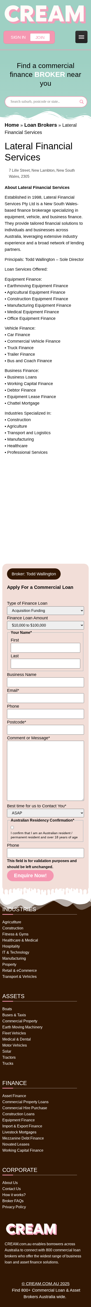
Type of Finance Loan (27, 603)
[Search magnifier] (81, 102)
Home (12, 125)
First (15, 640)
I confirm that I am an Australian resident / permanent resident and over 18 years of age (44, 835)
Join (40, 37)
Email (13, 690)
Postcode (16, 722)
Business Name (21, 674)
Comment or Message (28, 738)
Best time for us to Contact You (36, 806)
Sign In (18, 37)
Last (15, 656)
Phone (13, 706)
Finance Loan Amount (27, 618)
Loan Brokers (40, 125)
